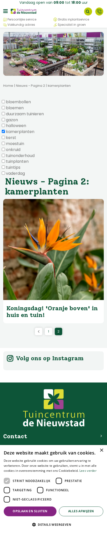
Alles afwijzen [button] (81, 511)
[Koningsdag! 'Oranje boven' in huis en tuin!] (53, 249)
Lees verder (88, 470)
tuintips (13, 167)
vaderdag (15, 173)
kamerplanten (20, 131)
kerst (11, 137)
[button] (53, 524)
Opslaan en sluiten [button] (30, 511)
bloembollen (18, 102)
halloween (16, 125)
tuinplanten (17, 161)
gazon (12, 120)
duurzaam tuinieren (25, 114)
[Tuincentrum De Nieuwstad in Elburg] (24, 11)
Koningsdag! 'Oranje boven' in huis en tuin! (52, 311)
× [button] (101, 450)
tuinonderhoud (20, 155)
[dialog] (53, 489)
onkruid (13, 149)
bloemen (15, 108)
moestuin (15, 143)
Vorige (38, 331)
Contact (99, 12)
